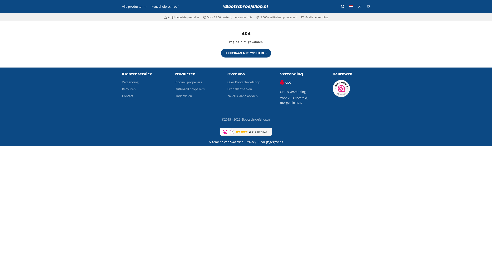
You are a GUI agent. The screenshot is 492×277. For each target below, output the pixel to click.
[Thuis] (246, 7)
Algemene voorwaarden (226, 142)
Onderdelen (183, 96)
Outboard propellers (190, 89)
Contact (127, 96)
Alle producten (132, 6)
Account (360, 6)
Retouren (129, 89)
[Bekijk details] (285, 82)
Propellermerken (239, 89)
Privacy (251, 142)
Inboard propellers (188, 82)
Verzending (130, 82)
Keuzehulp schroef (165, 6)
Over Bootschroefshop (243, 82)
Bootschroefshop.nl (256, 119)
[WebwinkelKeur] (341, 96)
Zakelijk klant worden (242, 96)
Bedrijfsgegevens (270, 142)
